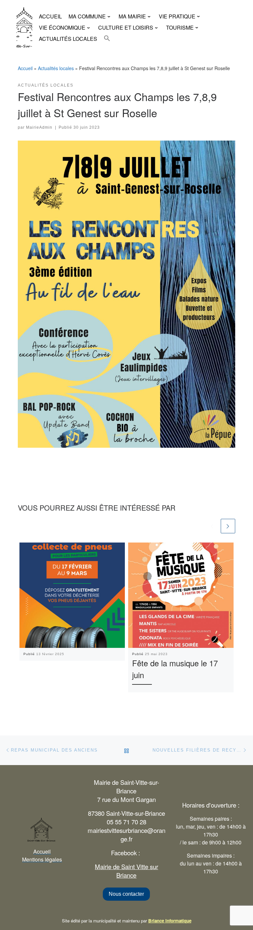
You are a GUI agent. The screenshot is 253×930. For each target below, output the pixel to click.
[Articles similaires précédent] (212, 526)
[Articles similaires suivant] (228, 526)
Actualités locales (56, 68)
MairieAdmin (39, 127)
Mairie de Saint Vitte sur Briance (126, 870)
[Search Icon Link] (107, 38)
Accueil (25, 68)
